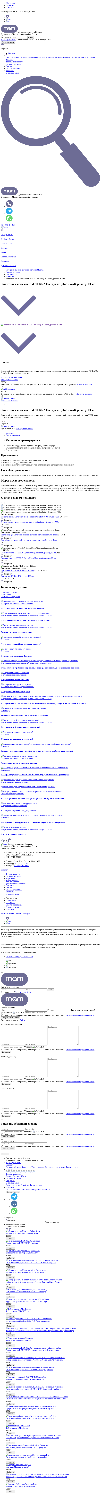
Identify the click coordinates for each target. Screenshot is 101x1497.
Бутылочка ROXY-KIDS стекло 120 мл (17, 571)
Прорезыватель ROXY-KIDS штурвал (22, 1243)
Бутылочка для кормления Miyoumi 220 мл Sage (26, 1292)
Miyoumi (58, 57)
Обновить (28, 1047)
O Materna (10, 7)
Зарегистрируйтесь (23, 992)
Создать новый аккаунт (10, 1018)
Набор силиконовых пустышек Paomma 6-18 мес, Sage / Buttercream (34, 1360)
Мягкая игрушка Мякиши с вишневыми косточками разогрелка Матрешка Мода (40, 1331)
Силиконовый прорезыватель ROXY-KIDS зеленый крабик (31, 1262)
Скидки (9, 66)
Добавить (10, 1238)
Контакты (10, 71)
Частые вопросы (36, 1185)
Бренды (9, 55)
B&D (8, 57)
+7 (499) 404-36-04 (8, 40)
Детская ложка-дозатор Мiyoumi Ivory (22, 1253)
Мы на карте (11, 3)
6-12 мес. (16, 1176)
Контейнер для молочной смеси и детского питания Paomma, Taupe (29, 535)
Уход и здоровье (12, 881)
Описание (10, 433)
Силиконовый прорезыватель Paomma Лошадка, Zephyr (29, 1370)
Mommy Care (67, 57)
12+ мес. (24, 1176)
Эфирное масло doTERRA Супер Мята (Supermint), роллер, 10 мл (28, 553)
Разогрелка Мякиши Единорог (19, 1340)
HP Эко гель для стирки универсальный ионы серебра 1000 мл (32, 1438)
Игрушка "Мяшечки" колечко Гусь (20, 1486)
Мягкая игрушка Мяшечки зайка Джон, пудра (25, 1272)
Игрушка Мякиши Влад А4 (17, 1467)
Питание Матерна (13, 64)
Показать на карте (84, 384)
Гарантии (10, 5)
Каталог (11, 53)
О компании (11, 900)
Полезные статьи (13, 1185)
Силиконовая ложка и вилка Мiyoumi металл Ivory (27, 1457)
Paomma (77, 57)
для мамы (5, 592)
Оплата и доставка (14, 68)
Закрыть (5, 1154)
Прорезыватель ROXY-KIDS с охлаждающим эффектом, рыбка (32, 1350)
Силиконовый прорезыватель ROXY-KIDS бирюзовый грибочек (33, 1389)
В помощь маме (12, 73)
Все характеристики (9, 380)
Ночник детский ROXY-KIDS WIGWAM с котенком (28, 1321)
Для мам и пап (12, 885)
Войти (51, 990)
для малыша (6, 594)
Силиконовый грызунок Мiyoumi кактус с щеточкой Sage (30, 1418)
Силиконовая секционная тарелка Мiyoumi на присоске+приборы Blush (36, 1399)
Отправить (6, 1052)
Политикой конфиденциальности (80, 1015)
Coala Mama (33, 57)
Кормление (10, 878)
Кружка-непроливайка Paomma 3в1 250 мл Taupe (26, 1301)
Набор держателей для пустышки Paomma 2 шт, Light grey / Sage (33, 1282)
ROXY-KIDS (92, 57)
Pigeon (84, 57)
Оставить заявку (8, 1137)
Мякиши (9, 60)
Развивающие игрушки (15, 883)
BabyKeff (24, 57)
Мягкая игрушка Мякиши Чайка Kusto (22, 1233)
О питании (10, 903)
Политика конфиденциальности (19, 957)
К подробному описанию (11, 377)
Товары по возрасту (14, 62)
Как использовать (13, 435)
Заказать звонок (8, 42)
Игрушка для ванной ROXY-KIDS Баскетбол (25, 1379)
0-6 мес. (9, 1176)
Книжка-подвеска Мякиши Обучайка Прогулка (26, 1447)
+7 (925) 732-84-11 (23, 863)
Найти (30, 37)
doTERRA (43, 57)
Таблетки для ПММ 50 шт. (17, 1428)
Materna (51, 57)
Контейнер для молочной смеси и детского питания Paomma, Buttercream (36, 1477)
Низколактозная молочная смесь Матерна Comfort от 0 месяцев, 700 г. (30, 517)
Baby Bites (15, 57)
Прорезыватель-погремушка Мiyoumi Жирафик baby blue (30, 1408)
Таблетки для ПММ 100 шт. (17, 1311)
